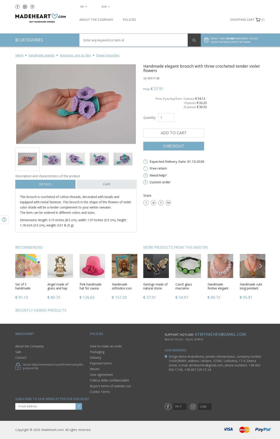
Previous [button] (20, 266)
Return (94, 369)
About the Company (96, 19)
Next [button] (132, 266)
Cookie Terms (100, 392)
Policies (129, 19)
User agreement (101, 375)
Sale (18, 352)
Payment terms (101, 363)
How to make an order (106, 346)
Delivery (95, 357)
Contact (20, 357)
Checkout (173, 146)
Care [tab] (106, 184)
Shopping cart (242, 19)
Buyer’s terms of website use (110, 386)
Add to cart (174, 132)
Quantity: (149, 117)
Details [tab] (45, 184)
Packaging (97, 352)
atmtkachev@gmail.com (220, 334)
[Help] (4, 219)
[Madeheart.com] (44, 18)
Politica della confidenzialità (109, 380)
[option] (76, 104)
